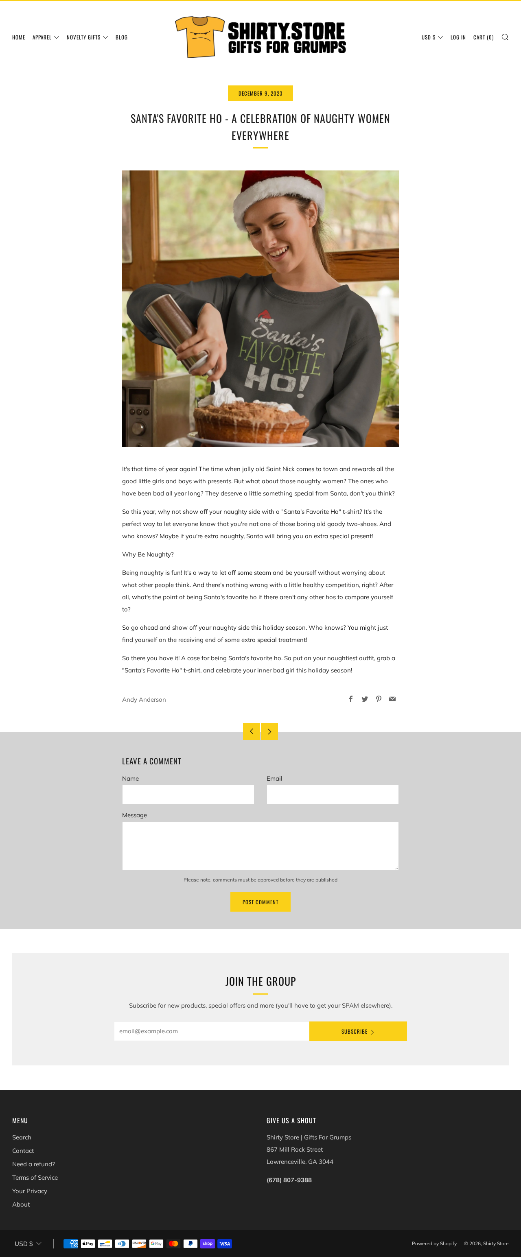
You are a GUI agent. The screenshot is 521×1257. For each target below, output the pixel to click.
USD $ (429, 37)
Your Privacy (29, 1191)
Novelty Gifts (84, 37)
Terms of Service (35, 1177)
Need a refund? (33, 1164)
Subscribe (354, 1031)
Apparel (42, 37)
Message (134, 815)
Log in (458, 37)
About (21, 1204)
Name (130, 778)
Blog (122, 37)
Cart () (483, 37)
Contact (23, 1150)
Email (274, 778)
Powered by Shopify (434, 1243)
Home (18, 37)
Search (21, 1137)
